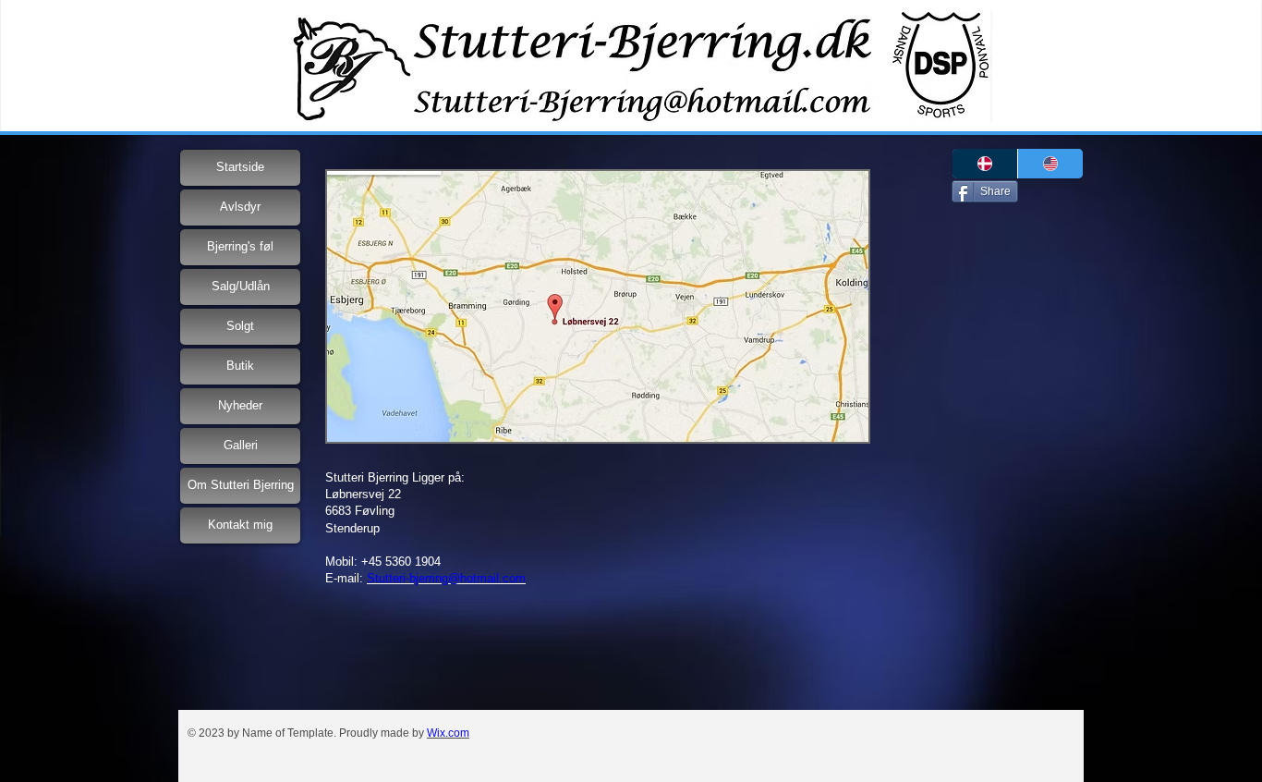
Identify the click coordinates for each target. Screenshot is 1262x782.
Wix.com (448, 733)
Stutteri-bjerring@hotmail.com (446, 578)
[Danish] (985, 163)
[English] (1050, 163)
